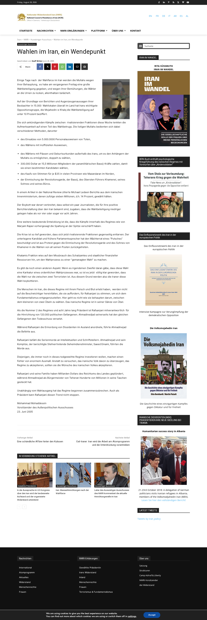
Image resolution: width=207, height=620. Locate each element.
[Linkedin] (164, 2)
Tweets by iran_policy (149, 518)
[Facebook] (159, 2)
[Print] (84, 66)
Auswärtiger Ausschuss (41, 39)
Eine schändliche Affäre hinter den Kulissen (40, 441)
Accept (151, 614)
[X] (178, 2)
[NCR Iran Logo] (41, 17)
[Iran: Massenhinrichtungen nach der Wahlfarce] (73, 475)
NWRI (26, 39)
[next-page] (24, 507)
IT (169, 16)
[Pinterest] (169, 2)
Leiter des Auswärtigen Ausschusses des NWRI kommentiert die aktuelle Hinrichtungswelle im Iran (111, 493)
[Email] (77, 66)
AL (187, 16)
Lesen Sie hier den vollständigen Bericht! (164, 500)
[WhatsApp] (62, 66)
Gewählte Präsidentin (27, 486)
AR (175, 16)
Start (19, 39)
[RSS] (173, 2)
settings (132, 616)
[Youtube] (188, 2)
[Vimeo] (183, 2)
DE (163, 16)
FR (157, 16)
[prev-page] (19, 507)
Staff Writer (37, 61)
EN (150, 16)
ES (181, 16)
